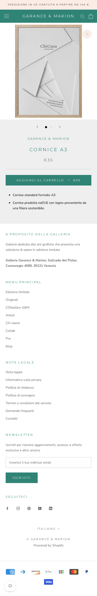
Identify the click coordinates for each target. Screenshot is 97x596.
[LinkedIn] (50, 508)
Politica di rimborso (20, 387)
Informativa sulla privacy (23, 380)
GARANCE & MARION (49, 138)
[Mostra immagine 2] (51, 127)
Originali (12, 300)
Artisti (10, 315)
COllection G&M (17, 307)
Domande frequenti (20, 411)
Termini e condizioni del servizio (28, 403)
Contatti (11, 418)
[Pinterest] (29, 508)
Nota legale (14, 372)
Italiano (46, 528)
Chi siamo (13, 323)
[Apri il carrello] (91, 16)
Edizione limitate (17, 292)
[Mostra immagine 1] (46, 127)
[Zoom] (87, 34)
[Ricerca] (82, 16)
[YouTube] (39, 508)
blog (9, 346)
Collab (10, 331)
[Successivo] (60, 127)
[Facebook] (7, 508)
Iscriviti (21, 478)
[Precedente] (37, 127)
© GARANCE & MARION (48, 539)
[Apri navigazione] (6, 16)
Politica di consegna (20, 395)
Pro (8, 338)
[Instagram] (18, 508)
